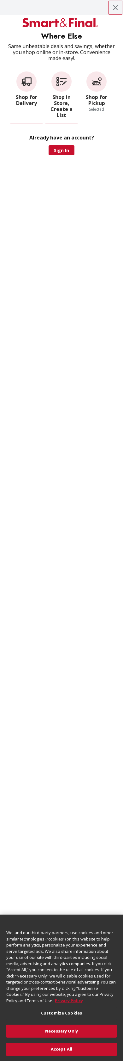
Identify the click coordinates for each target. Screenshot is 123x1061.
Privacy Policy (69, 1000)
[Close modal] (115, 7)
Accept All (61, 1049)
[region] (61, 988)
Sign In (61, 150)
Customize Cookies (61, 1013)
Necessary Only (61, 1031)
